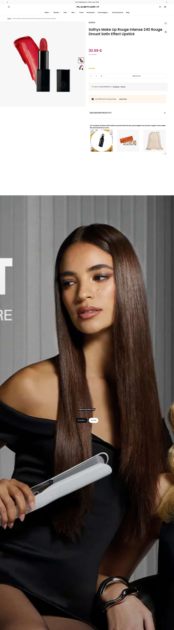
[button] (8, 6)
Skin (72, 12)
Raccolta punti (117, 12)
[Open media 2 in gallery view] (81, 67)
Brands (56, 12)
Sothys (92, 22)
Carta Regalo (102, 12)
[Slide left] (7, 2)
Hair (65, 12)
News (47, 12)
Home (9, 18)
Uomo (81, 12)
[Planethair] (88, 7)
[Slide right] (167, 2)
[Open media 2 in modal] (42, 64)
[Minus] (91, 76)
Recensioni (91, 12)
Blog (127, 12)
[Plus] (101, 76)
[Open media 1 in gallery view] (81, 60)
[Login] (160, 6)
